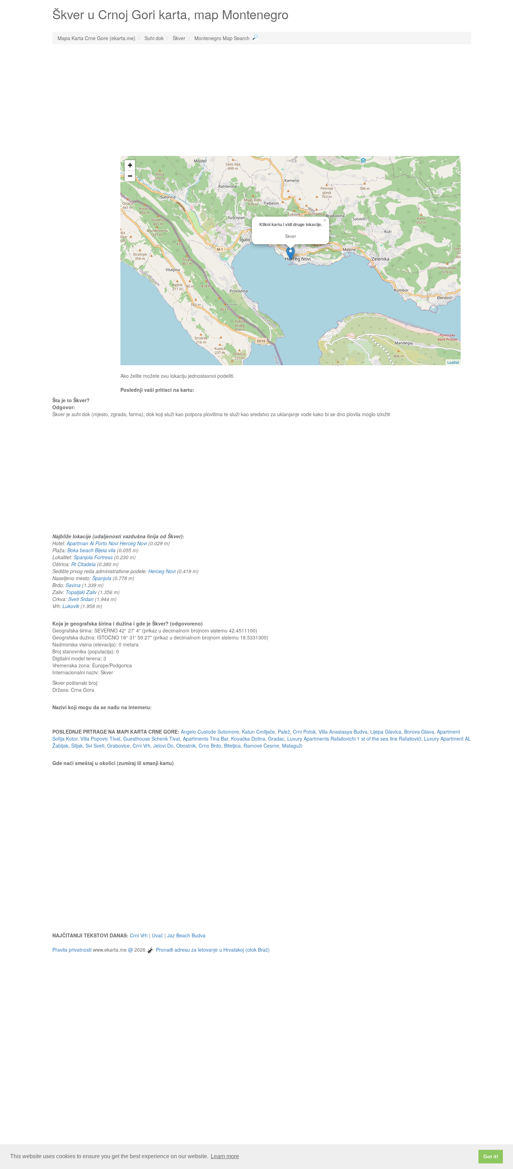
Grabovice (118, 745)
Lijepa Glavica (385, 731)
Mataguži (292, 745)
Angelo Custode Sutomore (210, 731)
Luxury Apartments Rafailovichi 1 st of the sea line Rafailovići (354, 738)
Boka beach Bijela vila (91, 550)
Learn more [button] (225, 1156)
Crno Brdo (210, 745)
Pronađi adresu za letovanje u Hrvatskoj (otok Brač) (213, 949)
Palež (284, 731)
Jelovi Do (163, 745)
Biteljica (232, 745)
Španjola (101, 578)
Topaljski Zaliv (81, 592)
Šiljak (77, 745)
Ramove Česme (261, 745)
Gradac (276, 738)
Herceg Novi (162, 571)
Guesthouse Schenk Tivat (151, 738)
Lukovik (70, 605)
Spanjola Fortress (93, 557)
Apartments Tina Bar (205, 738)
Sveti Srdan (81, 598)
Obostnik (186, 745)
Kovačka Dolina (248, 738)
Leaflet (453, 362)
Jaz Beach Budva (186, 935)
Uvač (157, 935)
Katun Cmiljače (258, 731)
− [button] (130, 176)
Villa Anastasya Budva (343, 731)
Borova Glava (419, 731)
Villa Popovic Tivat (100, 738)
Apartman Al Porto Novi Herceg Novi (107, 543)
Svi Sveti (95, 745)
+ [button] (130, 165)
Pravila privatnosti (71, 949)
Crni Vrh (141, 745)
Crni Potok (304, 731)
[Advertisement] (261, 100)
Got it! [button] (490, 1156)
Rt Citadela (83, 564)
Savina (73, 585)
